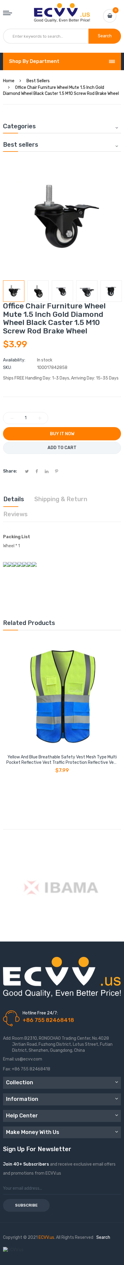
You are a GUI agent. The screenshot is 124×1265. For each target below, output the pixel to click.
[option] (14, 291)
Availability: (14, 360)
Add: (7, 1038)
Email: (8, 1059)
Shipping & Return (60, 499)
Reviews (15, 514)
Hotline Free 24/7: (40, 1013)
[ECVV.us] (62, 9)
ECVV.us (46, 1237)
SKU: (7, 367)
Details (13, 499)
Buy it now (62, 433)
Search (103, 1237)
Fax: (7, 1069)
